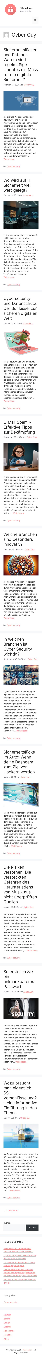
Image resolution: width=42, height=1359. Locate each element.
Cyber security (13, 166)
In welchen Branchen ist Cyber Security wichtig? (18, 646)
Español (7, 1327)
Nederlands (9, 1331)
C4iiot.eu (26, 8)
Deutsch (7, 1315)
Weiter (13, 1210)
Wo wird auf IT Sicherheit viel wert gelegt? (17, 185)
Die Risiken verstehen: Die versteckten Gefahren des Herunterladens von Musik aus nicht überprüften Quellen (20, 884)
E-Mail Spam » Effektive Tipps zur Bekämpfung (19, 427)
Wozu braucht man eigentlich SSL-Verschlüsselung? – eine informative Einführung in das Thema (20, 1097)
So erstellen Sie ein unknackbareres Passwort (19, 979)
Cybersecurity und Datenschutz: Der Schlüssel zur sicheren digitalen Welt (20, 308)
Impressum (27, 1350)
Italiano (7, 1319)
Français (7, 1335)
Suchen (7, 1223)
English (7, 1323)
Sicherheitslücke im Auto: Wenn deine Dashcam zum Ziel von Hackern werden (19, 762)
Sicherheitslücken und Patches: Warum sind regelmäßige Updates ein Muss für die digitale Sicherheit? (21, 64)
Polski (6, 1339)
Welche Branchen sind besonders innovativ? (20, 539)
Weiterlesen (9, 159)
